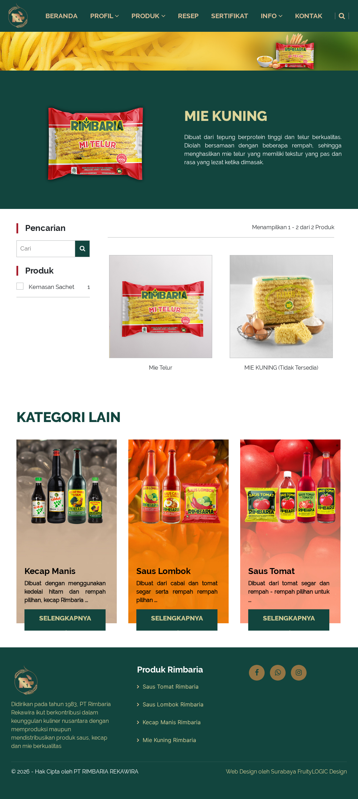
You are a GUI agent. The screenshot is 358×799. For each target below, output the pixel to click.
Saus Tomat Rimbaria (171, 686)
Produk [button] (146, 16)
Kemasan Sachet (59, 286)
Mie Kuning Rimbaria (169, 739)
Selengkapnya (65, 618)
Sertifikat (229, 16)
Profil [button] (102, 16)
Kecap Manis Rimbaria (172, 722)
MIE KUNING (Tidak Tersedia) (281, 367)
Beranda (61, 16)
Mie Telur (160, 367)
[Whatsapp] (278, 673)
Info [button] (269, 16)
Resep (188, 16)
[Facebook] (257, 673)
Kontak (308, 16)
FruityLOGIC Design (322, 771)
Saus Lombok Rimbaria (173, 704)
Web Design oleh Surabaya (261, 771)
